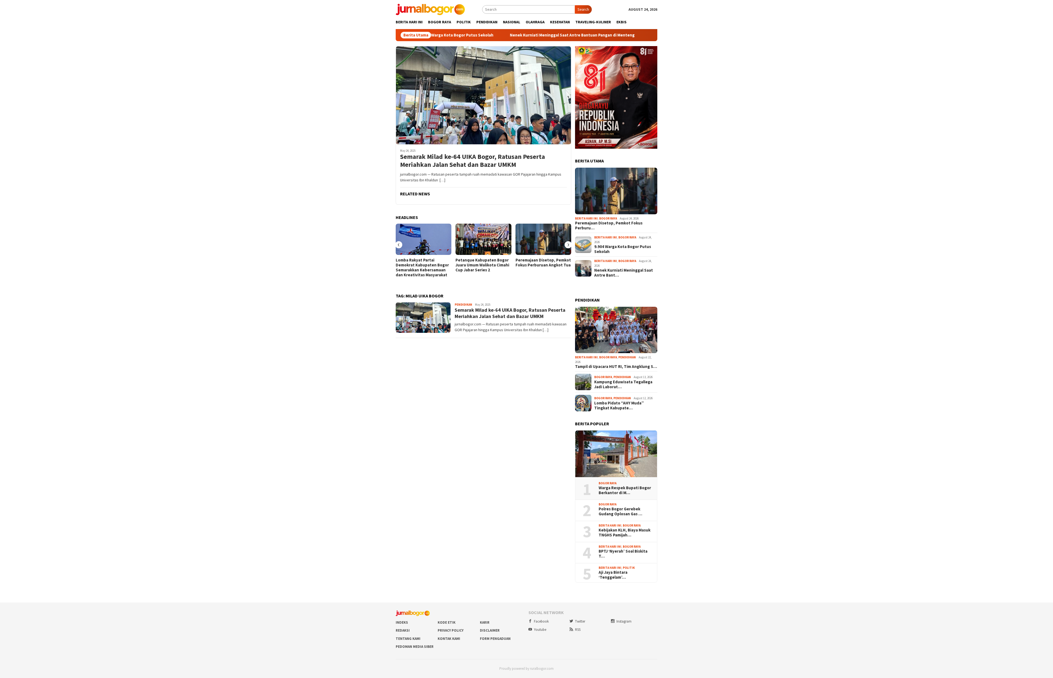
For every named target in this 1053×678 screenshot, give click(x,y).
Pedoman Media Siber (415, 646)
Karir (484, 622)
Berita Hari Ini (586, 218)
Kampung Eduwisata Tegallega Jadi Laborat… (623, 384)
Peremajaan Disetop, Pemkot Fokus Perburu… (608, 225)
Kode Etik (446, 622)
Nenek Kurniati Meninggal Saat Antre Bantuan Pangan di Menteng (515, 35)
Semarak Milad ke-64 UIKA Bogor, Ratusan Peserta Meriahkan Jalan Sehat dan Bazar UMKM (472, 161)
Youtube (540, 629)
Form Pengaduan (495, 638)
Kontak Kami (449, 638)
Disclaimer (490, 630)
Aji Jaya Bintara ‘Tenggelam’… (613, 575)
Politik (629, 568)
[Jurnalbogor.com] (430, 9)
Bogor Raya (608, 218)
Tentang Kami (408, 638)
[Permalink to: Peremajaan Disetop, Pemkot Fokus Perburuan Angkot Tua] (543, 239)
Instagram (624, 621)
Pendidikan (463, 304)
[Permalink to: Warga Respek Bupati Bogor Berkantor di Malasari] (616, 454)
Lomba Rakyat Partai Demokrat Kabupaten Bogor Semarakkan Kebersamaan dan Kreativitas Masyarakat (422, 267)
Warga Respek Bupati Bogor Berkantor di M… (625, 490)
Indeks (402, 622)
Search (583, 9)
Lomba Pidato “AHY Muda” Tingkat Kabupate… (619, 405)
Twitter (580, 621)
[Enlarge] (650, 53)
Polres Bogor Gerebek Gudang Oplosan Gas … (620, 511)
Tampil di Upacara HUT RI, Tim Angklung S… (616, 366)
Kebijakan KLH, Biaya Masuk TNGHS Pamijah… (624, 533)
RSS (578, 629)
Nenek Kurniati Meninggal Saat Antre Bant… (623, 273)
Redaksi (403, 630)
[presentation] (398, 244)
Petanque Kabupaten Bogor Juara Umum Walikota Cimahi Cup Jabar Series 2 (482, 265)
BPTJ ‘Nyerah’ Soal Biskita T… (623, 554)
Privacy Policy (450, 630)
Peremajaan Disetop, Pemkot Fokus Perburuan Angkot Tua (543, 263)
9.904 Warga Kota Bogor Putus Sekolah (622, 249)
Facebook (541, 621)
